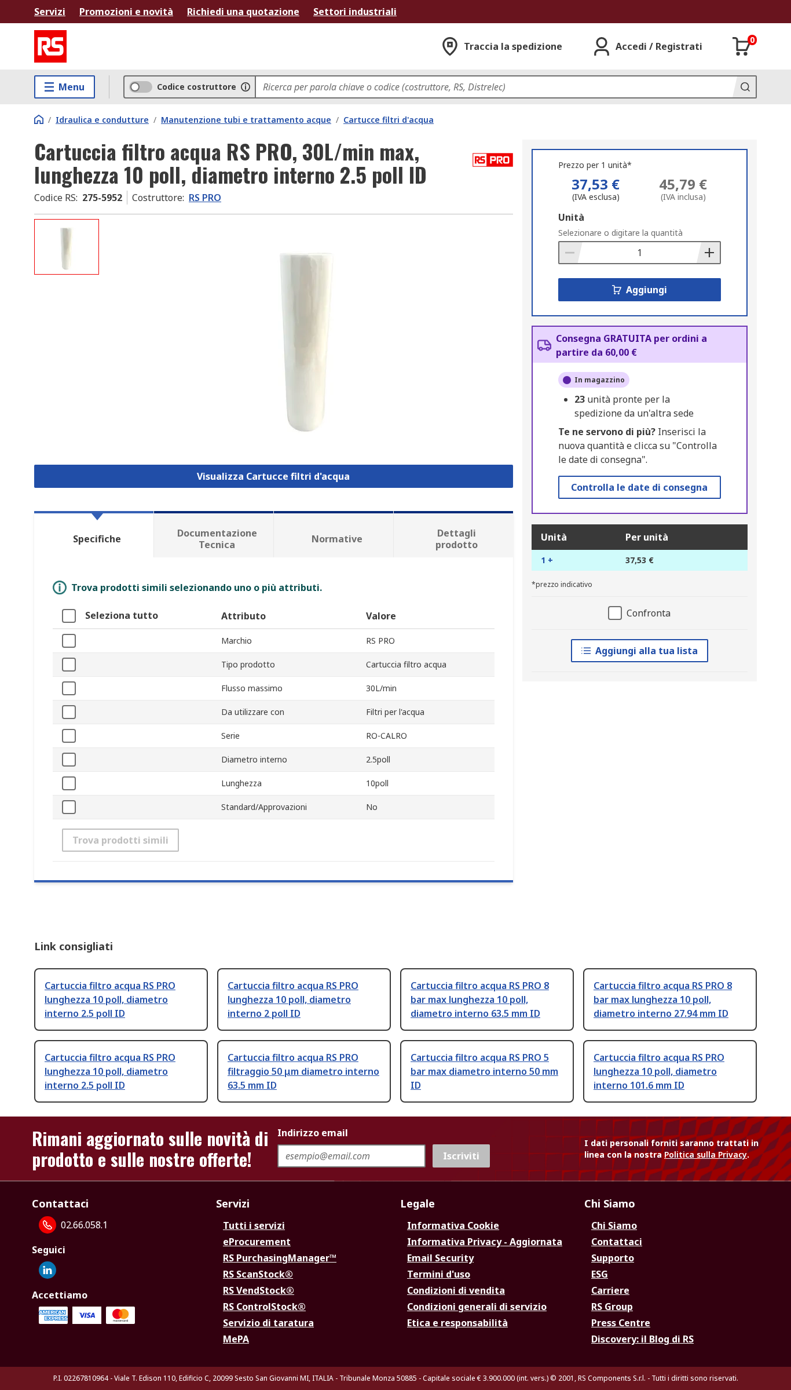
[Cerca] (744, 86)
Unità (571, 217)
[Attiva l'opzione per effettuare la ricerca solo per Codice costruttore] (245, 87)
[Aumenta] (708, 252)
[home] (38, 119)
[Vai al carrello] (742, 46)
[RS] (50, 46)
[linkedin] (47, 1270)
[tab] (93, 534)
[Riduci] (571, 252)
